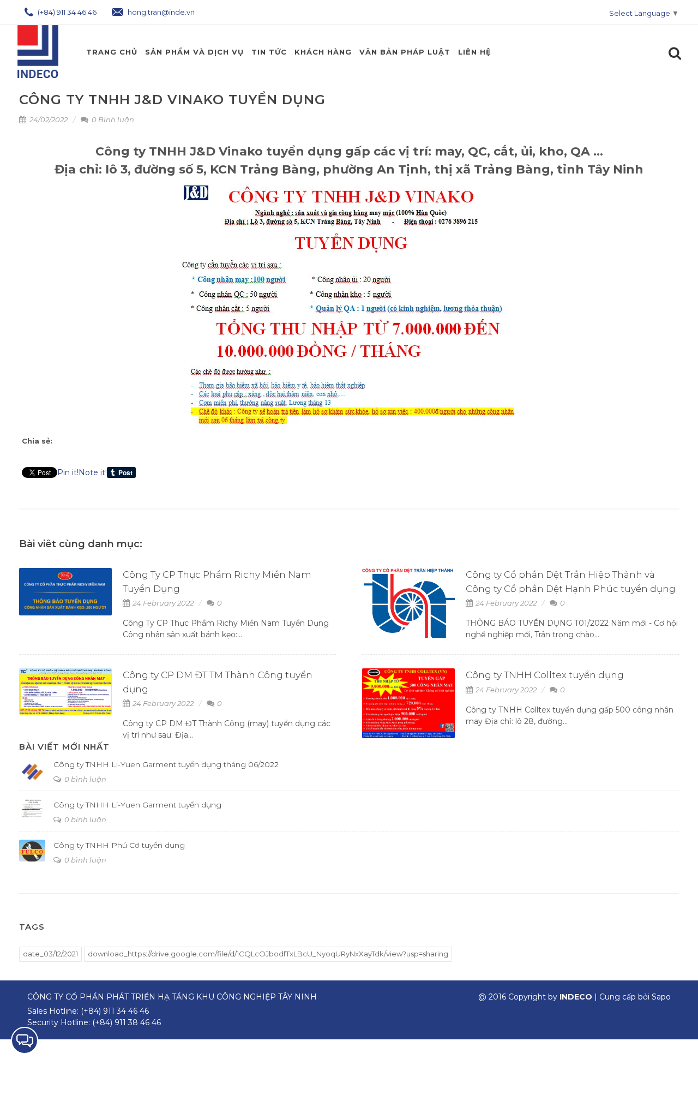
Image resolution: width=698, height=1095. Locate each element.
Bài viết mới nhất (64, 746)
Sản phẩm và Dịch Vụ (194, 51)
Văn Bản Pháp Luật (404, 51)
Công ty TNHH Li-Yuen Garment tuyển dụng (137, 805)
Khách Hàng (323, 51)
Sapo (661, 997)
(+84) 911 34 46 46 (66, 12)
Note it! (93, 472)
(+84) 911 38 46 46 (126, 1022)
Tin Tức (269, 51)
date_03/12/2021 (50, 953)
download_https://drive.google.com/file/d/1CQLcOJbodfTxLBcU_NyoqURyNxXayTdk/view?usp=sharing (268, 953)
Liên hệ (474, 51)
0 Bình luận (112, 119)
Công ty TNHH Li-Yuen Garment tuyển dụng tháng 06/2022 (166, 764)
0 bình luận (84, 779)
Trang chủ (111, 51)
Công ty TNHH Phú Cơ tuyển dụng (119, 845)
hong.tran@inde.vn (160, 12)
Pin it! (68, 472)
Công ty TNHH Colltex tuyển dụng (545, 674)
